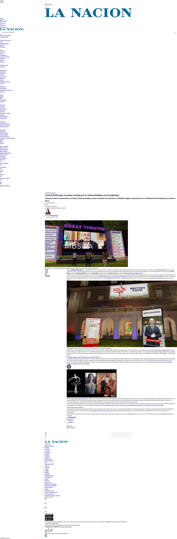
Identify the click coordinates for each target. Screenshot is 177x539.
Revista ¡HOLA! (4, 148)
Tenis (1, 98)
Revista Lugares (4, 149)
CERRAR (2, 0)
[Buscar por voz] (175, 32)
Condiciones (63, 527)
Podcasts (2, 115)
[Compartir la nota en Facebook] (46, 276)
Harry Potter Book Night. (156, 276)
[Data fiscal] (46, 536)
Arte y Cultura (70, 419)
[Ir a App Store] (49, 520)
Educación (2, 73)
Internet (70, 420)
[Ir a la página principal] (88, 17)
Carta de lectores (4, 136)
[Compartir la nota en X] (47, 276)
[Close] (46, 433)
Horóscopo (3, 110)
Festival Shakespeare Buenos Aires (134, 273)
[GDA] (49, 532)
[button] (88, 107)
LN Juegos (2, 105)
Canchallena (3, 100)
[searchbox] (88, 32)
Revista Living (3, 151)
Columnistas (3, 88)
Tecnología (3, 108)
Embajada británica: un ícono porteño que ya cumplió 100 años (83, 357)
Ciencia (2, 80)
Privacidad (68, 527)
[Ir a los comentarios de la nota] (47, 270)
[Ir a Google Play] (49, 517)
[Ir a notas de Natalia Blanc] (110, 212)
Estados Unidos (4, 65)
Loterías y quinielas (5, 113)
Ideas (1, 141)
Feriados (2, 111)
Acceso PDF (3, 130)
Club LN (4, 25)
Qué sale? (2, 121)
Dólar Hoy (2, 52)
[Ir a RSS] (46, 512)
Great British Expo (162, 270)
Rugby (1, 96)
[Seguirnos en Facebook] (46, 499)
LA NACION (48, 193)
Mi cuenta (4, 27)
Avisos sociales (4, 135)
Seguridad (2, 72)
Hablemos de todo (5, 82)
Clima (1, 42)
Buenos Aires (3, 70)
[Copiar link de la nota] (46, 274)
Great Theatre (165, 350)
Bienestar (2, 78)
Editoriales (3, 86)
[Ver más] (67, 424)
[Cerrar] (23, 30)
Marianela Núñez (83, 398)
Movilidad (2, 58)
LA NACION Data (4, 43)
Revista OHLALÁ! (4, 146)
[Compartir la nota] (46, 272)
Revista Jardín (3, 154)
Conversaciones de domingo (7, 138)
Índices (2, 60)
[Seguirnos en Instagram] (46, 508)
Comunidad (3, 77)
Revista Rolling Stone (5, 153)
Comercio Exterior (4, 57)
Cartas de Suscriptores (6, 90)
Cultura (2, 75)
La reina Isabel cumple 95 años (75, 407)
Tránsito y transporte (5, 40)
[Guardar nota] (46, 270)
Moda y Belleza (4, 116)
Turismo (2, 106)
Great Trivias (157, 350)
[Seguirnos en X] (46, 503)
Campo (2, 53)
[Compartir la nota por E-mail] (49, 276)
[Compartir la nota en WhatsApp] (47, 272)
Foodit (3, 23)
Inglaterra (71, 422)
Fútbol (1, 95)
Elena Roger (74, 398)
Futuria (2, 50)
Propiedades (3, 55)
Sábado (2, 140)
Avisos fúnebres (4, 133)
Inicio (3, 19)
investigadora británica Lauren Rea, (100, 410)
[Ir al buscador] (46, 6)
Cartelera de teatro (5, 125)
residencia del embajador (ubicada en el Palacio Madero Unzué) (115, 276)
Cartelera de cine (4, 123)
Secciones (4, 21)
